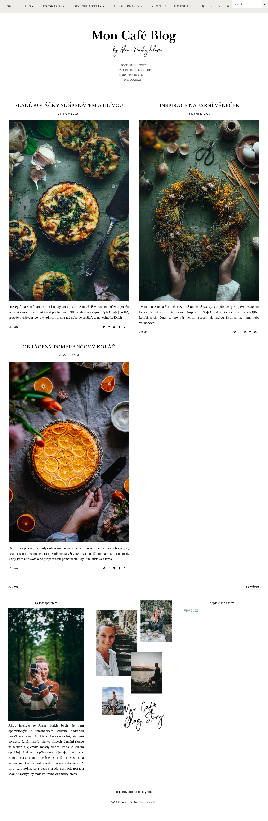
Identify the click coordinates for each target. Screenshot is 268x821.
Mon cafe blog (129, 802)
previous (253, 586)
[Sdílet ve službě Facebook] (109, 327)
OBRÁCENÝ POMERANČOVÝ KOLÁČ (69, 347)
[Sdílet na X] (104, 327)
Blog (27, 6)
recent (13, 586)
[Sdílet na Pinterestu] (114, 327)
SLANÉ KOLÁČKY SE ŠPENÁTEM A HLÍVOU (69, 105)
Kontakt (159, 6)
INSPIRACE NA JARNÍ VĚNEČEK (200, 105)
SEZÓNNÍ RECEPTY (88, 6)
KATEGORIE (182, 6)
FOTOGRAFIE (52, 6)
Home (9, 6)
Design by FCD (148, 802)
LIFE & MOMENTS (126, 6)
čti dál (13, 326)
